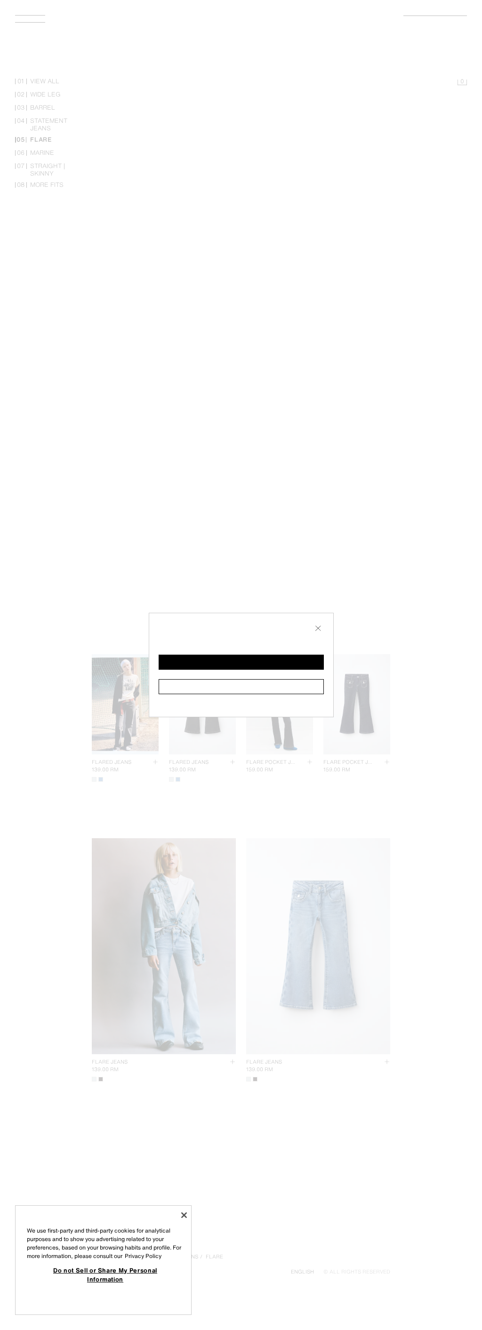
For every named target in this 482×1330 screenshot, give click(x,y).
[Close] (184, 1215)
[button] (241, 662)
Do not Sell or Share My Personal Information (105, 1274)
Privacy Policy (143, 1256)
